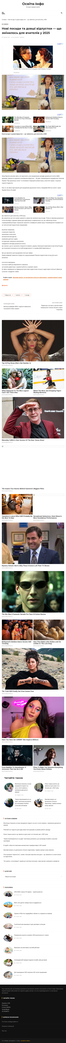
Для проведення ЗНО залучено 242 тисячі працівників (30, 972)
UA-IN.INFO (5, 1011)
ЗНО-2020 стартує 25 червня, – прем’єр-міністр (28, 892)
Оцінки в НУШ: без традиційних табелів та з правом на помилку (33, 913)
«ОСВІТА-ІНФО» (25, 1040)
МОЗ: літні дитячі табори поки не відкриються (27, 902)
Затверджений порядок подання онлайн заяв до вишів (30, 960)
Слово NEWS (6, 1007)
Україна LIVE (6, 1003)
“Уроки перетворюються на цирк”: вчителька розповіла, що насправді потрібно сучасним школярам (30, 840)
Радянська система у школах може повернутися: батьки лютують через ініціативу (51, 307)
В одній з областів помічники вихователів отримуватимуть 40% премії (25, 845)
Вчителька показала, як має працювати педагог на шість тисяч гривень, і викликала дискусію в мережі (23, 788)
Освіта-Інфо (33, 4)
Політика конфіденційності (10, 1021)
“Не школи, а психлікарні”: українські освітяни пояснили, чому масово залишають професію (31, 861)
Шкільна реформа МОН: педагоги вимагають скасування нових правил (17, 307)
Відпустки (8, 295)
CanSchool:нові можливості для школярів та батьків (29, 924)
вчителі (18, 295)
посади (27, 295)
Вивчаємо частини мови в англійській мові (26, 947)
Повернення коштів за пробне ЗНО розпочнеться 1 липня (31, 935)
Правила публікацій (8, 1026)
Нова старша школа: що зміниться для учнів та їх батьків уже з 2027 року (52, 786)
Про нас (4, 1031)
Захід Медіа (5, 1009)
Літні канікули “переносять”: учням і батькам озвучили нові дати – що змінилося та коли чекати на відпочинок (32, 855)
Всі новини (5, 24)
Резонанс (5, 1005)
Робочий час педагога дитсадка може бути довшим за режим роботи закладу (27, 829)
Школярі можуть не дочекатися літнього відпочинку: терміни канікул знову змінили (29, 850)
